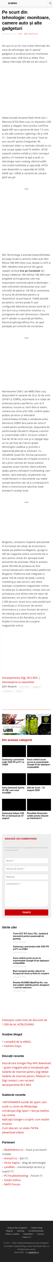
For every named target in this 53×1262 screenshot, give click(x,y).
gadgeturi (37, 686)
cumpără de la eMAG (17, 1041)
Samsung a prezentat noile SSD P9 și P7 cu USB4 (13, 762)
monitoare (8, 691)
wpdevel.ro (34, 1252)
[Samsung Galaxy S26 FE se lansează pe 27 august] (14, 805)
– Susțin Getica (11, 1180)
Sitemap (20, 1231)
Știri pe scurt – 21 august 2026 (36, 789)
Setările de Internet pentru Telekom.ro (26, 1076)
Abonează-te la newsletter (18, 682)
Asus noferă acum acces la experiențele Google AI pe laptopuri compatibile (38, 763)
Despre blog (36, 1227)
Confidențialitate (35, 1231)
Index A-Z (26, 1237)
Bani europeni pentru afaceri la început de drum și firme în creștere (31, 972)
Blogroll (9, 1231)
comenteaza (32, 34)
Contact (40, 1234)
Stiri (20, 34)
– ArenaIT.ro (9, 1158)
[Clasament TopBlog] (26, 1197)
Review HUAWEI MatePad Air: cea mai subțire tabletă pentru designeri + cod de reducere (31, 985)
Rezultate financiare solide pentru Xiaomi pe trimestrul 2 (37, 815)
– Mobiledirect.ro (12, 1150)
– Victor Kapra (10, 1162)
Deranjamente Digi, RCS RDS (20, 678)
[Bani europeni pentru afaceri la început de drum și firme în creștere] (7, 972)
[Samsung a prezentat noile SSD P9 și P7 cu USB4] (14, 751)
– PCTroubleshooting (15, 1175)
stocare (19, 691)
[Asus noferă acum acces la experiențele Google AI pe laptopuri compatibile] (39, 751)
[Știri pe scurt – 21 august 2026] (39, 779)
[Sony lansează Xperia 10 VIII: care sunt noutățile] (14, 779)
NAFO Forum (12, 1184)
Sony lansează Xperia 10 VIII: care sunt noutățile (13, 790)
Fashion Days (12, 1046)
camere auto (24, 686)
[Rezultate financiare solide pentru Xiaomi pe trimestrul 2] (39, 805)
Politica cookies (12, 1234)
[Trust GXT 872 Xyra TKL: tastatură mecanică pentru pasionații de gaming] (7, 934)
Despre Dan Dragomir (17, 1227)
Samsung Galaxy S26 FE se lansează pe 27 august (13, 815)
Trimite (26, 912)
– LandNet (8, 1167)
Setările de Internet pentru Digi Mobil (25, 1072)
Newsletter (28, 1234)
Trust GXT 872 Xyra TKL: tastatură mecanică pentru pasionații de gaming (30, 936)
